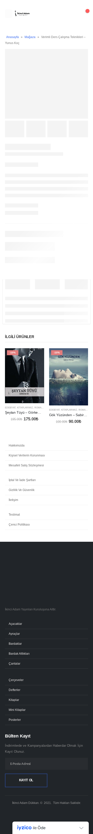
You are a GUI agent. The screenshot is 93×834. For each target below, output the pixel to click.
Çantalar (14, 663)
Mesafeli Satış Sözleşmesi (26, 465)
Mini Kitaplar (17, 709)
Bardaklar (15, 643)
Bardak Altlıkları (19, 653)
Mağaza (30, 37)
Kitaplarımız (25, 407)
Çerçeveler (16, 680)
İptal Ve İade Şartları (22, 480)
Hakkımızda (17, 445)
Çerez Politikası (19, 524)
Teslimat (14, 514)
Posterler (15, 719)
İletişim (13, 500)
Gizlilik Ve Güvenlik (21, 490)
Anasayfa (12, 37)
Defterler (14, 689)
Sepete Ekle (35, 356)
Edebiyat (10, 407)
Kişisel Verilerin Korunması (27, 455)
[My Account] (71, 13)
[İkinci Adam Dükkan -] (22, 14)
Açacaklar (15, 623)
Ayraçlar (14, 633)
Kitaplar (14, 699)
